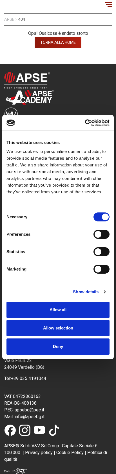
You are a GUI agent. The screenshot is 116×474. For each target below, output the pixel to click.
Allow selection (58, 328)
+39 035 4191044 (29, 378)
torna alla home (58, 42)
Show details (86, 291)
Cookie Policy (69, 452)
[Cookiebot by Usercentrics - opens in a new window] (85, 123)
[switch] (101, 234)
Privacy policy (39, 452)
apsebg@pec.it (30, 410)
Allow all (58, 309)
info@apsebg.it (29, 416)
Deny (58, 346)
